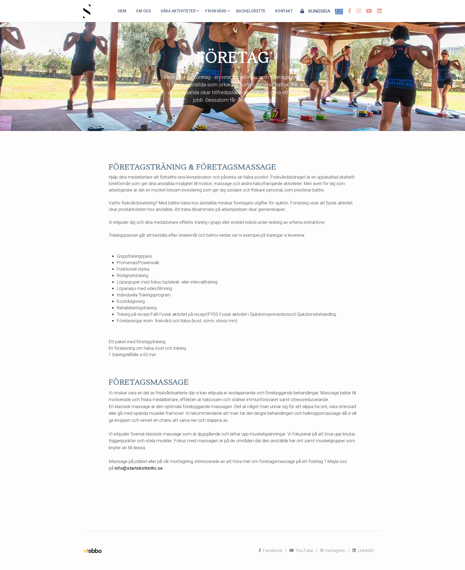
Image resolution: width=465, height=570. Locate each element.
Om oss (143, 11)
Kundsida (318, 11)
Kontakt (284, 11)
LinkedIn (365, 550)
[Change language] (339, 11)
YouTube (303, 550)
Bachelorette (251, 11)
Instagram (335, 550)
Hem (122, 11)
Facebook (272, 550)
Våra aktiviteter (178, 11)
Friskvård (216, 11)
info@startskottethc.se (139, 468)
